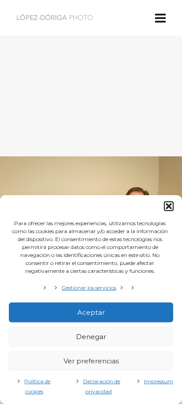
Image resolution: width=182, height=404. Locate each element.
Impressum (158, 381)
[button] (168, 206)
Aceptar (91, 312)
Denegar (91, 336)
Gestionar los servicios (88, 287)
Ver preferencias (91, 361)
